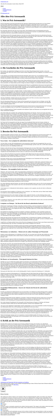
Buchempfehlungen (7, 9)
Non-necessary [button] (4, 408)
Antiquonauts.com (4, 1)
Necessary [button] (3, 402)
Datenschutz (11, 382)
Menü (2, 6)
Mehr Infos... (16, 384)
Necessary (4, 404)
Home (4, 8)
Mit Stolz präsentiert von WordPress (21, 382)
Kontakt (5, 11)
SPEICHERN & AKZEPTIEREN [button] (8, 414)
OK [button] (12, 384)
